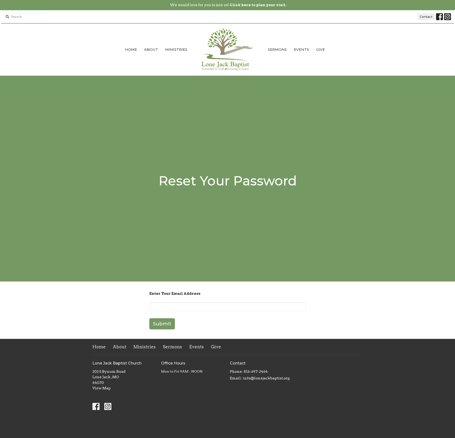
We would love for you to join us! (228, 5)
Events (301, 49)
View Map (101, 388)
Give (320, 49)
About (151, 49)
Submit (162, 324)
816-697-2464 (256, 371)
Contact (426, 16)
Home (131, 49)
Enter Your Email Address (174, 293)
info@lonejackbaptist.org (266, 378)
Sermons (277, 49)
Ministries (176, 49)
